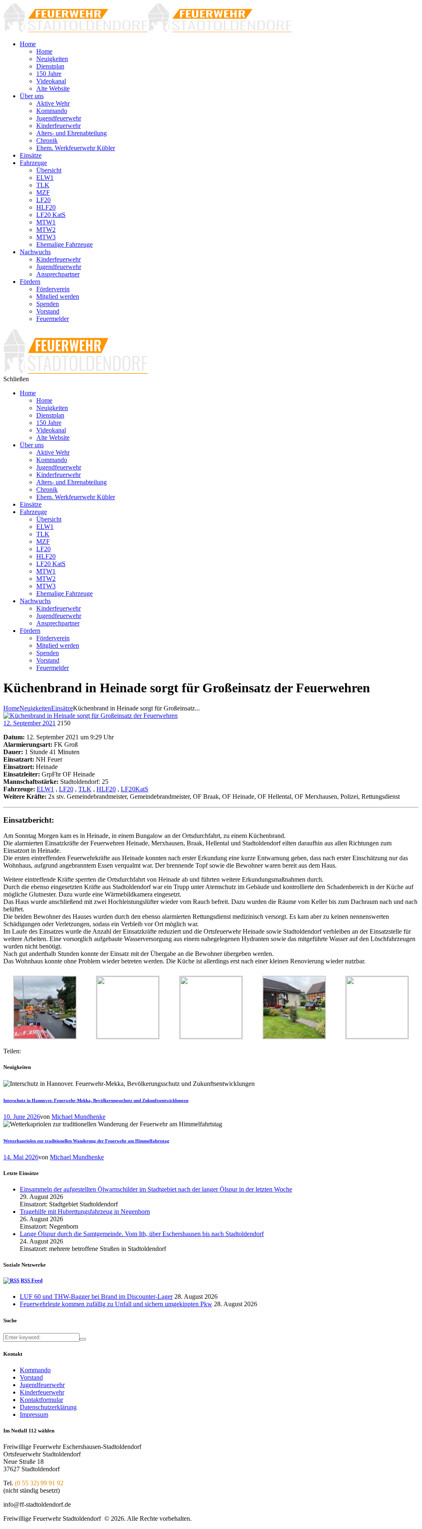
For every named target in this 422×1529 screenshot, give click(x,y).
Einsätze (62, 708)
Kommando (35, 1369)
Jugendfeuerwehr (42, 1384)
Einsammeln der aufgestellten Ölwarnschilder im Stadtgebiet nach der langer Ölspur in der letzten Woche (156, 1189)
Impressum (34, 1414)
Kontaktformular (41, 1399)
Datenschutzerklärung (48, 1407)
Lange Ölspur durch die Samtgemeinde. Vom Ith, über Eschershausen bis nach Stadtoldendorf (142, 1233)
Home (11, 708)
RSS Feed (31, 1280)
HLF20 (106, 789)
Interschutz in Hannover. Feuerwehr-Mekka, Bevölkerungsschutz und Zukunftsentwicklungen (95, 1100)
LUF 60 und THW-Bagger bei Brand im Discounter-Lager (96, 1296)
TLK (84, 789)
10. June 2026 (21, 1116)
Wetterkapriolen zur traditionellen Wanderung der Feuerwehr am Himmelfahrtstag (86, 1140)
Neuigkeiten (35, 708)
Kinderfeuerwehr (42, 1392)
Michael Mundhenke (79, 1116)
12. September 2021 (29, 723)
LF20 (66, 789)
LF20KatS (134, 789)
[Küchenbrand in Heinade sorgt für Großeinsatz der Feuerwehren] (90, 715)
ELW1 (45, 789)
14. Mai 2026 (20, 1157)
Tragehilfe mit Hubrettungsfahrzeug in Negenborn (85, 1211)
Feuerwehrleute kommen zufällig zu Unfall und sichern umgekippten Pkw (116, 1303)
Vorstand (31, 1377)
